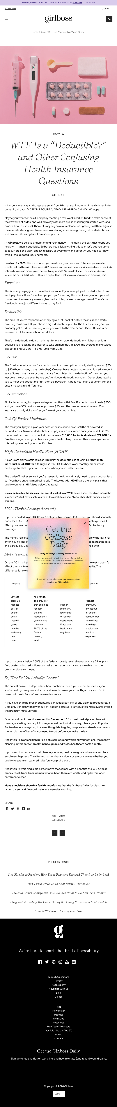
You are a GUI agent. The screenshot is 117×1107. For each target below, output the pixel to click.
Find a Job (58, 1018)
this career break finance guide (38, 744)
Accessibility (59, 984)
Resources (58, 1022)
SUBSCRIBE (77, 3)
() (105, 8)
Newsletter (58, 1010)
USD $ (57, 1094)
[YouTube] (67, 962)
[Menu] (6, 19)
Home (35, 32)
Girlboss (68, 1086)
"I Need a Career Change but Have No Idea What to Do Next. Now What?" (58, 893)
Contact (58, 1038)
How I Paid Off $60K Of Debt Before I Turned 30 (59, 884)
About (58, 1034)
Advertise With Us (58, 988)
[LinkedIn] (74, 962)
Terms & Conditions (58, 976)
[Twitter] (47, 962)
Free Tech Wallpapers (58, 1026)
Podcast (58, 1014)
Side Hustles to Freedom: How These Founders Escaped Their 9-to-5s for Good (58, 874)
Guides (58, 996)
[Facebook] (40, 962)
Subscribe (10, 8)
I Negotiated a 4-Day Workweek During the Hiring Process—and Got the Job (58, 902)
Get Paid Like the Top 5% (58, 1030)
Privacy (58, 980)
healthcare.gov (100, 226)
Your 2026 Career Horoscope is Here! (58, 911)
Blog (58, 992)
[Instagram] (60, 962)
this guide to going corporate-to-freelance (74, 727)
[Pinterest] (53, 962)
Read (43, 32)
